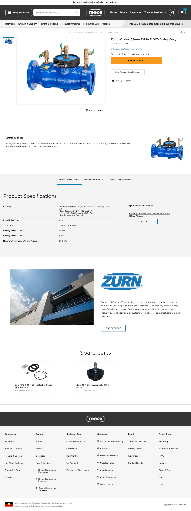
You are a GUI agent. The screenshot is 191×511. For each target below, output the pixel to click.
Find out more (113, 328)
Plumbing (72, 32)
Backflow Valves (91, 32)
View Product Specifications (127, 72)
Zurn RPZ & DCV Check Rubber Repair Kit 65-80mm (34, 386)
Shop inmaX (136, 60)
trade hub (113, 2)
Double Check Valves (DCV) (112, 32)
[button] (101, 70)
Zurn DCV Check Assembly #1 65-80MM (93, 386)
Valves (80, 32)
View (141, 221)
